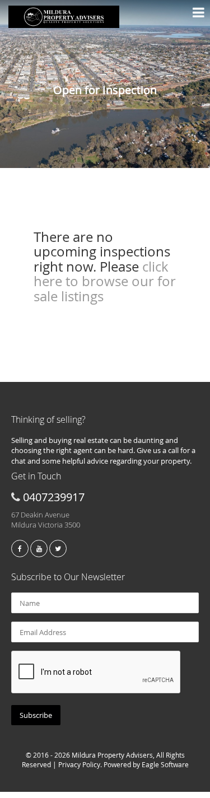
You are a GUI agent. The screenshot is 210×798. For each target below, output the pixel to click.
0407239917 (54, 497)
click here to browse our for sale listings (105, 281)
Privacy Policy (79, 764)
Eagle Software (165, 764)
